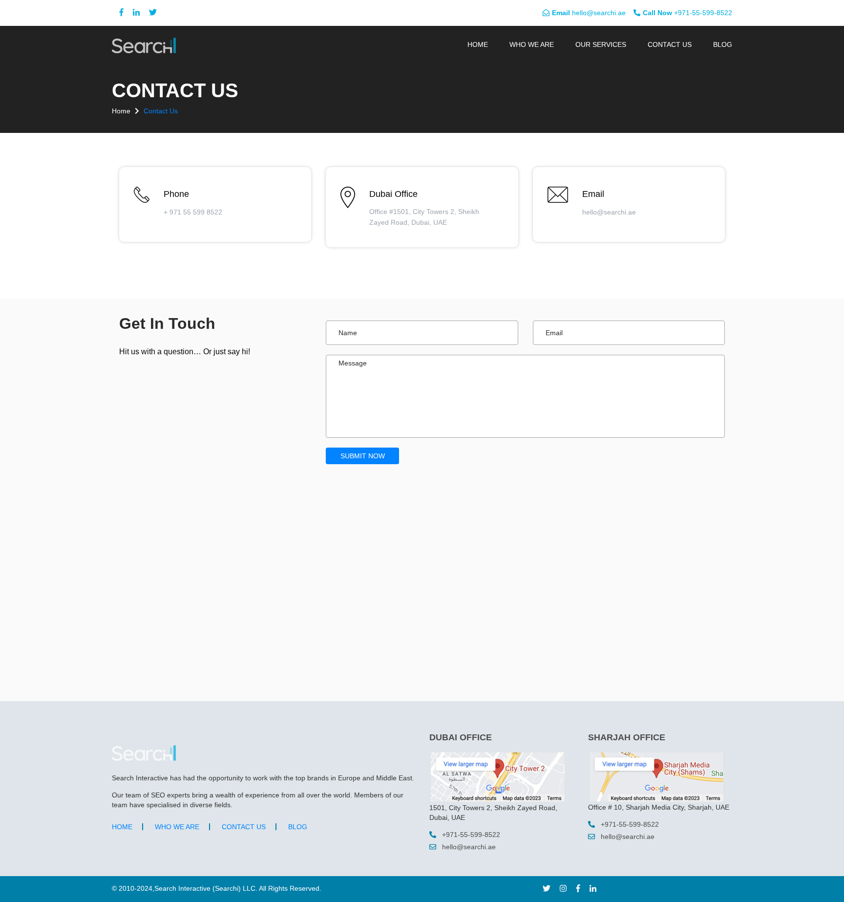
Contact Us (670, 44)
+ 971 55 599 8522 (193, 212)
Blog (722, 44)
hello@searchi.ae (589, 13)
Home (477, 44)
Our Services (600, 44)
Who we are (531, 44)
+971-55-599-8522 (687, 13)
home (122, 111)
